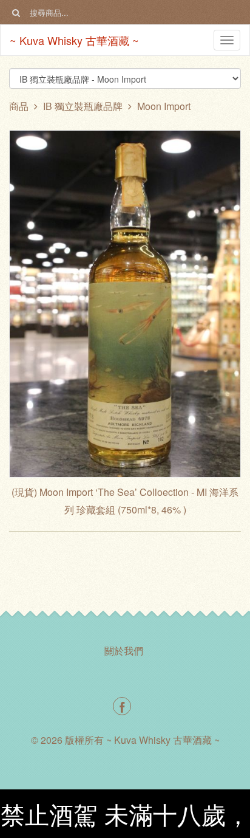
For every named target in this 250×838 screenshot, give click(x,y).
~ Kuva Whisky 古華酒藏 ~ (74, 40)
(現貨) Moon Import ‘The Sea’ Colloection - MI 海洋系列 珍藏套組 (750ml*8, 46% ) (125, 501)
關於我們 (123, 651)
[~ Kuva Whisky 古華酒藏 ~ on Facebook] (122, 706)
